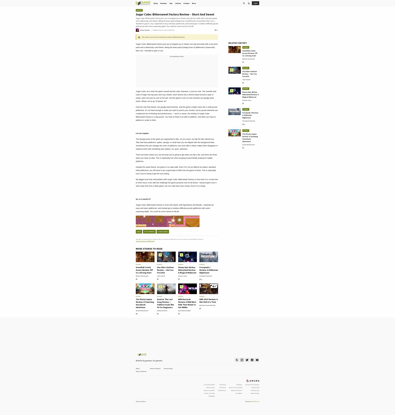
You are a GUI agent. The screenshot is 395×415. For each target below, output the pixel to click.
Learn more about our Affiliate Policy (145, 241)
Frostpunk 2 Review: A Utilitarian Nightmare (208, 270)
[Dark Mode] (249, 3)
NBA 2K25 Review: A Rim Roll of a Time (208, 300)
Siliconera (222, 387)
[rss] (237, 360)
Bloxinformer (255, 393)
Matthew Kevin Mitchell (207, 305)
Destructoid (255, 387)
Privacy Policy (168, 368)
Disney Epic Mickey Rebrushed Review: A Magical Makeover (187, 270)
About (138, 368)
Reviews (163, 3)
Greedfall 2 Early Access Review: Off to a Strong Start (144, 270)
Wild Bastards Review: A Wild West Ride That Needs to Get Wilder (187, 303)
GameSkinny (222, 390)
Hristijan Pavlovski (205, 276)
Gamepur (239, 385)
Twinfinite (222, 385)
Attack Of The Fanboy (252, 385)
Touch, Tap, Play (209, 393)
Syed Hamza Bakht (184, 311)
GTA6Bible (211, 396)
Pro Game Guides (209, 385)
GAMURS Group (255, 401)
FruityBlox (239, 393)
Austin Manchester (142, 311)
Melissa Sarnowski (142, 276)
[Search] (244, 3)
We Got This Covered (235, 387)
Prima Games (210, 387)
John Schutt (161, 276)
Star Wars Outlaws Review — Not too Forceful (165, 270)
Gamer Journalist (209, 390)
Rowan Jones (182, 276)
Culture (178, 3)
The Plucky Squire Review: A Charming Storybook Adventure (145, 303)
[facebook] (252, 360)
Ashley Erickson (162, 311)
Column (186, 3)
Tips (171, 3)
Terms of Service (155, 368)
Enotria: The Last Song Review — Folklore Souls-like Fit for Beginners (165, 303)
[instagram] (242, 360)
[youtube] (257, 360)
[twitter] (247, 360)
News (156, 3)
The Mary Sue (255, 390)
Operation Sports (236, 390)
